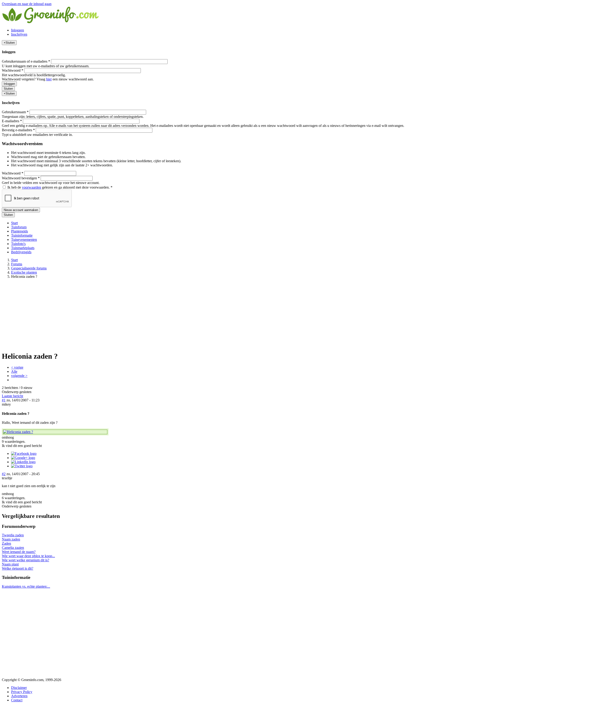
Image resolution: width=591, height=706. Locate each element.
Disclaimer (19, 688)
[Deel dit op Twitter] (22, 466)
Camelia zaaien (13, 548)
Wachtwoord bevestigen (21, 178)
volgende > (19, 376)
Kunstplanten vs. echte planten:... (26, 586)
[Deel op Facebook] (23, 453)
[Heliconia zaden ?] (55, 432)
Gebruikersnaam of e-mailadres (26, 61)
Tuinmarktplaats (22, 248)
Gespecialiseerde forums (29, 268)
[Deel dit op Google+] (23, 458)
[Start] (51, 22)
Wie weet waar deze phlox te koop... (28, 556)
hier (49, 79)
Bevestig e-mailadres (18, 130)
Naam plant (10, 564)
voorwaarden (31, 187)
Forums (16, 264)
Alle (14, 371)
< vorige (17, 367)
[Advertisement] (295, 314)
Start (14, 223)
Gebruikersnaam (15, 112)
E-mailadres (12, 121)
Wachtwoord (12, 70)
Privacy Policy (21, 692)
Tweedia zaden (13, 535)
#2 (4, 474)
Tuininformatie (22, 235)
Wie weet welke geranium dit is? (25, 560)
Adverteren (19, 696)
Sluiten (8, 88)
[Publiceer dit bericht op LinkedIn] (23, 462)
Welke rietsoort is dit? (17, 568)
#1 (4, 400)
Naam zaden (11, 539)
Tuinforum (19, 227)
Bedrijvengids (21, 252)
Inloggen (17, 30)
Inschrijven (19, 34)
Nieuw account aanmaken (21, 210)
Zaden (6, 543)
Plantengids (19, 231)
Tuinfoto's (18, 244)
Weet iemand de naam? (19, 552)
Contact (16, 700)
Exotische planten (24, 272)
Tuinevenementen (24, 239)
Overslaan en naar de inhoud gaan (26, 4)
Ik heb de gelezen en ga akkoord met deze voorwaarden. (59, 187)
